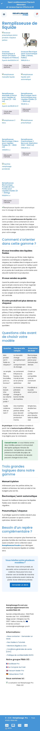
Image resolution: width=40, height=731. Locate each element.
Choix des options (8, 66)
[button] (4, 14)
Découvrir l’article (27, 66)
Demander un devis (20, 585)
